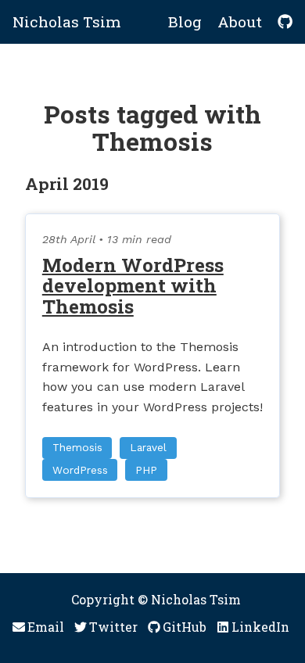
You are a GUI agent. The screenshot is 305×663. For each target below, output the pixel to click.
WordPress (80, 470)
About (239, 21)
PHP (146, 470)
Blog (185, 21)
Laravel (148, 447)
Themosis (77, 447)
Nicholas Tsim (67, 21)
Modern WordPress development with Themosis (133, 286)
